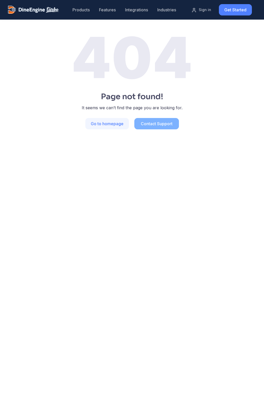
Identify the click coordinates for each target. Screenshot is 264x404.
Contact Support (156, 123)
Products (81, 9)
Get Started (235, 9)
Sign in (205, 9)
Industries (166, 9)
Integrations (136, 9)
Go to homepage (107, 123)
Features (107, 9)
